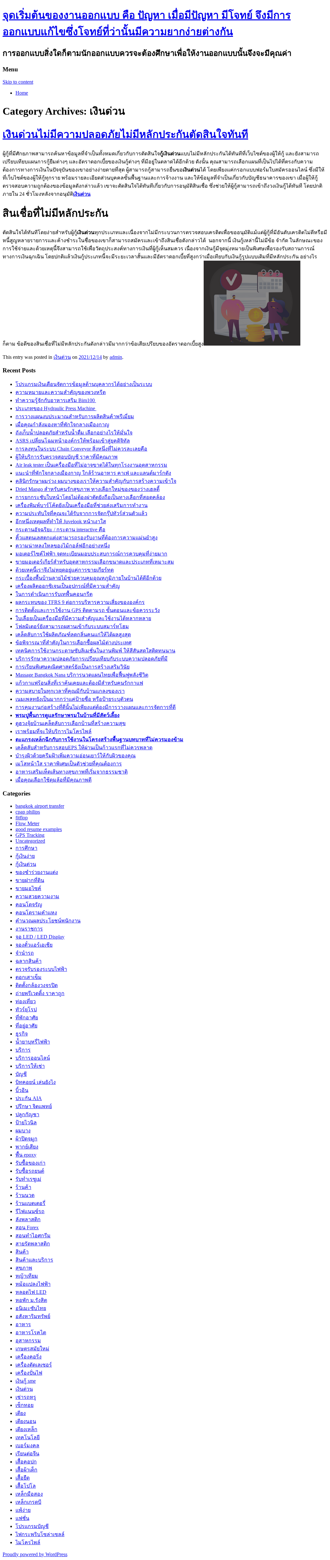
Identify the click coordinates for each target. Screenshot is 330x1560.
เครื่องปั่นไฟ (28, 1373)
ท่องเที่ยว (25, 1001)
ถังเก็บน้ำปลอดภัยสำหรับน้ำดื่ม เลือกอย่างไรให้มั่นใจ (73, 432)
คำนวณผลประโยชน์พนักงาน (48, 920)
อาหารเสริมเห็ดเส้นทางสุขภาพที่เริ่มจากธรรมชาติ (71, 772)
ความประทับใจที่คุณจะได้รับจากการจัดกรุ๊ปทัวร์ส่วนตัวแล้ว (81, 513)
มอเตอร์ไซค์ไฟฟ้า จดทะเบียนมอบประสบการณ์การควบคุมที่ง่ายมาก (91, 553)
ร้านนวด (24, 1195)
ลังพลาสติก (28, 1219)
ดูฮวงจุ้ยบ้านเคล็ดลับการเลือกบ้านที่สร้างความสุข (70, 723)
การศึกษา (26, 848)
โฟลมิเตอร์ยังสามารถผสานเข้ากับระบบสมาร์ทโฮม (72, 626)
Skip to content (18, 82)
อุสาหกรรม (28, 1340)
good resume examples (38, 829)
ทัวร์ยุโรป (26, 1009)
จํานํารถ (24, 953)
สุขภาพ (23, 1268)
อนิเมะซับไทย (30, 1308)
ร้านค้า (23, 1187)
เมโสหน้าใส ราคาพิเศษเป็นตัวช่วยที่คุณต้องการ (68, 763)
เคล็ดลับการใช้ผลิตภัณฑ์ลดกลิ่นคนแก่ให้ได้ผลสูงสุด (73, 634)
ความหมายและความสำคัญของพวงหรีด (60, 392)
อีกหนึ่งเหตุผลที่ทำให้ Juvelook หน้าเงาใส (60, 521)
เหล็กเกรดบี (28, 1502)
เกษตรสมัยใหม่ (32, 1348)
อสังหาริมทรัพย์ (32, 1316)
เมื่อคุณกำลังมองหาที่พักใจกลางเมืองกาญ (62, 424)
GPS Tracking (29, 835)
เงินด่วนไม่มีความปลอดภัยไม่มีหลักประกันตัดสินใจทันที (125, 134)
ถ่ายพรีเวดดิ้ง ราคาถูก (39, 993)
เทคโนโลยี (27, 1437)
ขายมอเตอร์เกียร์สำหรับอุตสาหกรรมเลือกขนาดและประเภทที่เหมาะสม (94, 562)
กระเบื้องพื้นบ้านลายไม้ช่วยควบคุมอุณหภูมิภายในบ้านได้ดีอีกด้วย (88, 578)
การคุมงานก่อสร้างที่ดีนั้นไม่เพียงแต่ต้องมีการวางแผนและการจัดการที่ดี (95, 707)
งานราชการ (29, 928)
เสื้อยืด (22, 1478)
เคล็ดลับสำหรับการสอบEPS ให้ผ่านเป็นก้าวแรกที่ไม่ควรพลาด (83, 747)
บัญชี (21, 1074)
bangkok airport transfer (39, 806)
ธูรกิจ (21, 1033)
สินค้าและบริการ (34, 1260)
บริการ (23, 1050)
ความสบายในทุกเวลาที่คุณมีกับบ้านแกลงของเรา (70, 691)
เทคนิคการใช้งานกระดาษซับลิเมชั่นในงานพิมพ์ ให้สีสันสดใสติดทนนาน (95, 650)
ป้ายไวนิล (26, 1122)
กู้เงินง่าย (25, 856)
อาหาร (23, 1324)
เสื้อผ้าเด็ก (26, 1469)
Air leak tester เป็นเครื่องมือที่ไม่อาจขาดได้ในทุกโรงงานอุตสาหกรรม (91, 465)
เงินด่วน (62, 357)
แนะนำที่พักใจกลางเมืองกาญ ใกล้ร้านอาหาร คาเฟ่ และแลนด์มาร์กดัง (93, 473)
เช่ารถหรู (25, 1397)
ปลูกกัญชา (27, 1114)
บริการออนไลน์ (32, 1058)
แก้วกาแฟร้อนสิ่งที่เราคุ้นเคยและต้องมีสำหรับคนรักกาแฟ (79, 683)
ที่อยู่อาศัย (26, 1025)
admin (116, 357)
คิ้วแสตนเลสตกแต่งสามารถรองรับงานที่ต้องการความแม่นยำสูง (86, 537)
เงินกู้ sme (25, 1381)
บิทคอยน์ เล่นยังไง (35, 1082)
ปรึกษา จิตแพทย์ (33, 1106)
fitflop (21, 817)
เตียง (20, 1413)
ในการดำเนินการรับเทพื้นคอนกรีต (53, 594)
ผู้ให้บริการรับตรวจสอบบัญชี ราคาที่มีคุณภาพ (66, 457)
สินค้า (22, 1251)
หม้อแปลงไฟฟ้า (33, 1284)
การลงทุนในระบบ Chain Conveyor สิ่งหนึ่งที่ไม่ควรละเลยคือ (81, 449)
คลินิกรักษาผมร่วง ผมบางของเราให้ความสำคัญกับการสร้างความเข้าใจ (95, 481)
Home (21, 93)
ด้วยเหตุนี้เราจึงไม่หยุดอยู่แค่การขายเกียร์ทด (64, 570)
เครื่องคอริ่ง (28, 1356)
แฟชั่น (22, 1518)
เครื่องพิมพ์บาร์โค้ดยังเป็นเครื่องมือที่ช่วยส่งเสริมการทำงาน (81, 505)
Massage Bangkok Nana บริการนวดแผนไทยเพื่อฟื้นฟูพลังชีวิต (81, 675)
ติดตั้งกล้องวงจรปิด (36, 985)
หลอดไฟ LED (30, 1292)
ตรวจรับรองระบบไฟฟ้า (41, 969)
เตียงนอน (25, 1421)
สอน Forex (27, 1227)
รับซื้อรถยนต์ (29, 1171)
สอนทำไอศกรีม (33, 1235)
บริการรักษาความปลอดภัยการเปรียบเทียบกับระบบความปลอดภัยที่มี (91, 658)
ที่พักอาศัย (26, 1017)
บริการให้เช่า (30, 1066)
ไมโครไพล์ (27, 1542)
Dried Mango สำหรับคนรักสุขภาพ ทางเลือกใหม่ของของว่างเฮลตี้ (87, 489)
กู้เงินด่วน (25, 864)
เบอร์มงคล (27, 1445)
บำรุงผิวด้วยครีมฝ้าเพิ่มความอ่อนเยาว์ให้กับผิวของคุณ (75, 755)
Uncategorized (30, 841)
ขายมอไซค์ (28, 888)
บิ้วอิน (21, 1090)
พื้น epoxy (25, 1155)
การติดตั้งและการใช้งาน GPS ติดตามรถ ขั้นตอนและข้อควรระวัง (87, 610)
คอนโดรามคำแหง (36, 912)
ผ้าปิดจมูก (26, 1138)
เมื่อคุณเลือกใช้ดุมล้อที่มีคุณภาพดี (53, 780)
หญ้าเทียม (26, 1276)
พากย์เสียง (26, 1146)
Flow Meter (27, 823)
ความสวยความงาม (37, 896)
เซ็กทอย (24, 1405)
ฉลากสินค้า (28, 961)
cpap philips (27, 812)
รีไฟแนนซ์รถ (29, 1211)
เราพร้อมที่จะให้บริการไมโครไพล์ (53, 731)
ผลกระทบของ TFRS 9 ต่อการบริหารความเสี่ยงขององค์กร (80, 602)
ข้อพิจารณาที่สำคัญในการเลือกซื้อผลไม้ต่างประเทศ (73, 642)
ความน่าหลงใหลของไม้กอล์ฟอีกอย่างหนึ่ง (62, 545)
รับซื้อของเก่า (30, 1163)
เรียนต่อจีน (27, 1453)
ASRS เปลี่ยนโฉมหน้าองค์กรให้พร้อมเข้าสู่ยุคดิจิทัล (72, 440)
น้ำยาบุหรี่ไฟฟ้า (32, 1042)
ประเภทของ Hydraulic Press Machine (55, 408)
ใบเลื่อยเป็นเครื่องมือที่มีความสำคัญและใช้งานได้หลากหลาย (83, 618)
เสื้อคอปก (26, 1461)
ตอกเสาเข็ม (28, 977)
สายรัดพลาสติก (32, 1243)
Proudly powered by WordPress (35, 1554)
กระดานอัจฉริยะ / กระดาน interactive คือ (60, 529)
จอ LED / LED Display (39, 937)
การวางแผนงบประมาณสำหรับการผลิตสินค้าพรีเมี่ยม (74, 416)
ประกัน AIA (28, 1098)
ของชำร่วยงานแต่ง (36, 872)
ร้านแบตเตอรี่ (30, 1203)
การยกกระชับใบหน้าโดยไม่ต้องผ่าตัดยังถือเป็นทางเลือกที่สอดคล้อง (90, 497)
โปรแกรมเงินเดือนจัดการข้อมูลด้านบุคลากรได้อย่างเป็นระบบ (83, 384)
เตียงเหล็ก (26, 1429)
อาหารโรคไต (30, 1332)
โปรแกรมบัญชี (32, 1526)
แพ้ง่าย (23, 1510)
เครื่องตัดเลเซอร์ (33, 1365)
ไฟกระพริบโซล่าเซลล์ (39, 1534)
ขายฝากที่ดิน (29, 880)
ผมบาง (23, 1130)
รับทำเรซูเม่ (28, 1179)
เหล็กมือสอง (29, 1494)
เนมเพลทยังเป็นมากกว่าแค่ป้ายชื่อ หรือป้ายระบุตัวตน (74, 699)
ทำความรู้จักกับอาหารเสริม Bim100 (55, 400)
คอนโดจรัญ (28, 904)
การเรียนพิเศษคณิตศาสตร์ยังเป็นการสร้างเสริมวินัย (72, 667)
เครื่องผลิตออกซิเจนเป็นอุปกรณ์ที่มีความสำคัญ (67, 586)
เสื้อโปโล (25, 1486)
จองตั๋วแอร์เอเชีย (34, 945)
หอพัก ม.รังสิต (31, 1300)
